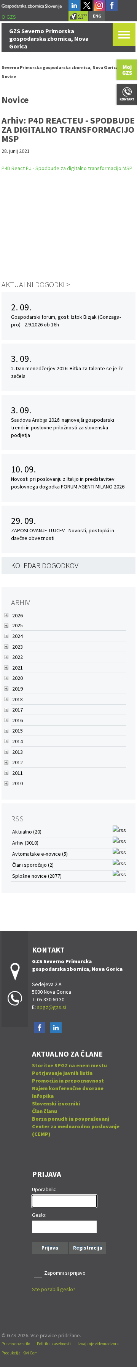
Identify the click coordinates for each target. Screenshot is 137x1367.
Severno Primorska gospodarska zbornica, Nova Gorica (60, 67)
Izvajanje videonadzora (98, 1343)
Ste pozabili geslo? (53, 1289)
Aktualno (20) (26, 831)
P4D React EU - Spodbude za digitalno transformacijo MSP (67, 168)
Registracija (87, 1248)
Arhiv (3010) (25, 842)
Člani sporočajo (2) (33, 864)
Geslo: (39, 1214)
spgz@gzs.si (51, 1007)
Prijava (49, 1248)
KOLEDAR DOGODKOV (44, 565)
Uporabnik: (44, 1189)
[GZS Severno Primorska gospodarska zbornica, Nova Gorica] (32, 5)
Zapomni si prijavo (65, 1272)
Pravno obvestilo (16, 1343)
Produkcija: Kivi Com (20, 1353)
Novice (9, 76)
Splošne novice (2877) (37, 875)
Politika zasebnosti (54, 1343)
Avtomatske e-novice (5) (40, 853)
